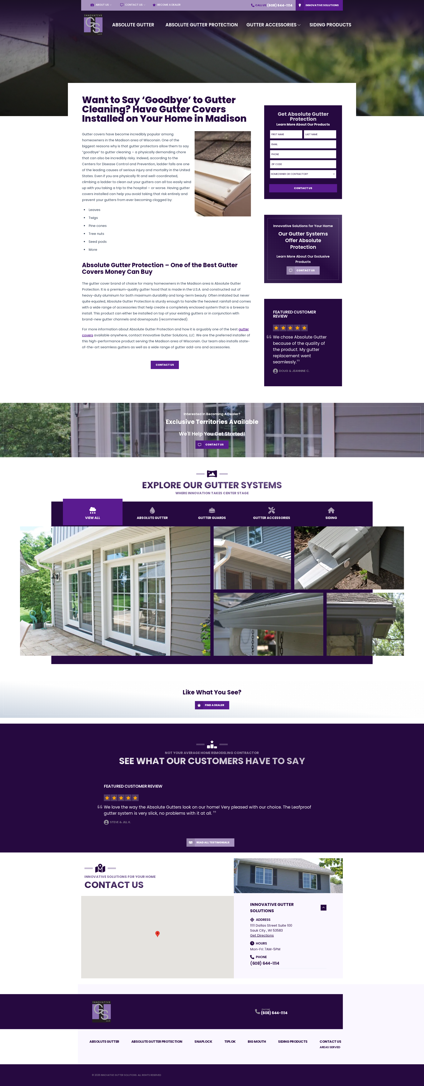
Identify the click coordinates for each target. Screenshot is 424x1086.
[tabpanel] (212, 591)
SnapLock (203, 1041)
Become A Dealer (169, 5)
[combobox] (303, 174)
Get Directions (262, 935)
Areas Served (330, 1047)
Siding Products (330, 25)
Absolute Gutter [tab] (152, 517)
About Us (102, 5)
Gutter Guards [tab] (212, 517)
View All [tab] (92, 517)
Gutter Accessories (271, 25)
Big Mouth (257, 1041)
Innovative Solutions (322, 5)
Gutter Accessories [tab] (271, 517)
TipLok (230, 1041)
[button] (157, 934)
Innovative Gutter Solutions (272, 908)
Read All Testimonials (212, 842)
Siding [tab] (331, 517)
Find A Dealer (214, 705)
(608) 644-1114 (264, 963)
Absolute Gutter (133, 25)
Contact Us (134, 5)
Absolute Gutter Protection (201, 25)
